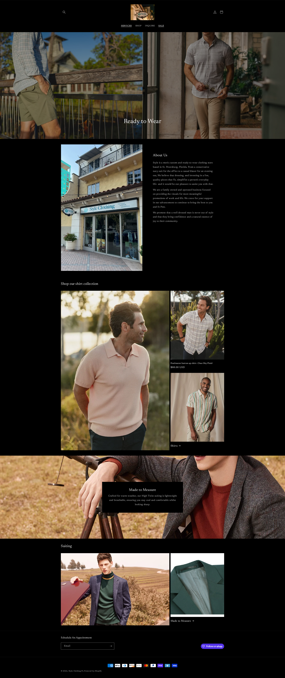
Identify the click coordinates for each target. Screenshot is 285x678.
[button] (64, 12)
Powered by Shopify (93, 671)
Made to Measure (181, 621)
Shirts (174, 446)
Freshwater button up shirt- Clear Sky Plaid (192, 363)
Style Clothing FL (76, 671)
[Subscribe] (111, 646)
